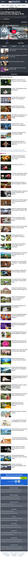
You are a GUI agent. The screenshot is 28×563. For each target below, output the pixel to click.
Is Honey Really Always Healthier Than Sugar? (9, 513)
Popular (14, 46)
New (23, 46)
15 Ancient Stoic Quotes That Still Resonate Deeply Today (11, 539)
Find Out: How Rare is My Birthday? (7, 534)
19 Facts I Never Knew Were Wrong (7, 511)
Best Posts (21, 554)
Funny (14, 516)
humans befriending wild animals (17, 150)
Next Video (24, 22)
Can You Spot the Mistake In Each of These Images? (10, 497)
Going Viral (14, 530)
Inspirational (14, 537)
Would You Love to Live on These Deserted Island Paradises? (12, 506)
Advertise (14, 554)
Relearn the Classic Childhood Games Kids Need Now (10, 498)
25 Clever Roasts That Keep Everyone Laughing (9, 520)
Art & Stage (14, 523)
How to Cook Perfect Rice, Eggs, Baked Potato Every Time (11, 489)
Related (5, 46)
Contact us (5, 552)
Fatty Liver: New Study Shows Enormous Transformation (11, 491)
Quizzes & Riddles (14, 495)
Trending (14, 555)
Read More (6, 19)
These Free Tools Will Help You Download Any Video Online (11, 548)
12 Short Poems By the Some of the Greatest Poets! (10, 525)
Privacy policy (6, 554)
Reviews (20, 555)
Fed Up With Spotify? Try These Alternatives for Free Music (11, 546)
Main (1, 9)
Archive (7, 555)
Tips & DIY (14, 509)
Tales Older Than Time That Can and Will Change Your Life (11, 541)
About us (17, 552)
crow (8, 150)
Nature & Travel (13, 9)
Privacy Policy (21, 484)
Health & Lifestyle (14, 488)
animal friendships (4, 151)
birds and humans (23, 151)
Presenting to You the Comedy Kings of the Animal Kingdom (11, 518)
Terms (23, 552)
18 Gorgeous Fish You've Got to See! (7, 504)
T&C (16, 484)
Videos (5, 9)
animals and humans (13, 151)
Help (11, 552)
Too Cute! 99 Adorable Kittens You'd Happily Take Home (11, 532)
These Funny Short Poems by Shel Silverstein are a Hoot (11, 527)
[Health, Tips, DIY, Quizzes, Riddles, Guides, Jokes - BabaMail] (14, 1)
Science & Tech (14, 545)
